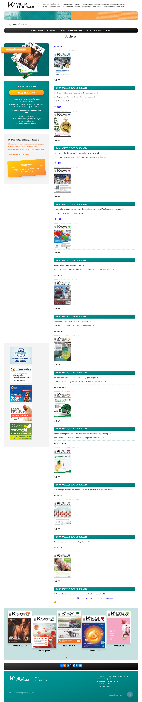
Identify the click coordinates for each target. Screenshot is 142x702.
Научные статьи (75, 30)
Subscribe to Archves (55, 602)
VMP (130, 694)
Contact (107, 30)
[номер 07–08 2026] (19, 627)
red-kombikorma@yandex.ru (107, 681)
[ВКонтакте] (61, 665)
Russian (24, 24)
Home (33, 30)
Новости (97, 30)
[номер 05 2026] (69, 627)
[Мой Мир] (68, 665)
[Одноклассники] (64, 665)
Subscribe (50, 30)
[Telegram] (80, 665)
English (14, 24)
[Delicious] (74, 665)
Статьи (88, 30)
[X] (71, 665)
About (41, 30)
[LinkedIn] (77, 665)
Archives (61, 30)
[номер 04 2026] (93, 632)
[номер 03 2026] (118, 627)
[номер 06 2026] (44, 632)
